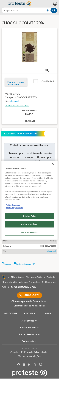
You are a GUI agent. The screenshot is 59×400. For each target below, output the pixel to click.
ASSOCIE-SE (10, 313)
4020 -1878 (31, 295)
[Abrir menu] (5, 4)
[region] (29, 199)
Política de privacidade (14, 208)
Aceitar (29, 398)
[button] (44, 81)
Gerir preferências (29, 232)
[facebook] (18, 365)
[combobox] (29, 10)
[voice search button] (46, 10)
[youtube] (24, 365)
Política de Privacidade (34, 352)
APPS (48, 313)
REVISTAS (29, 313)
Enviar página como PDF (25, 264)
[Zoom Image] (47, 70)
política (30, 393)
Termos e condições (29, 356)
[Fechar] (53, 164)
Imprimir (7, 264)
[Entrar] (55, 4)
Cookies (15, 352)
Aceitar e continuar (29, 224)
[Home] (3, 277)
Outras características (17, 105)
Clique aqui (14, 101)
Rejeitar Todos (29, 216)
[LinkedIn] (29, 365)
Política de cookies (13, 205)
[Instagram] (40, 365)
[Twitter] (35, 365)
